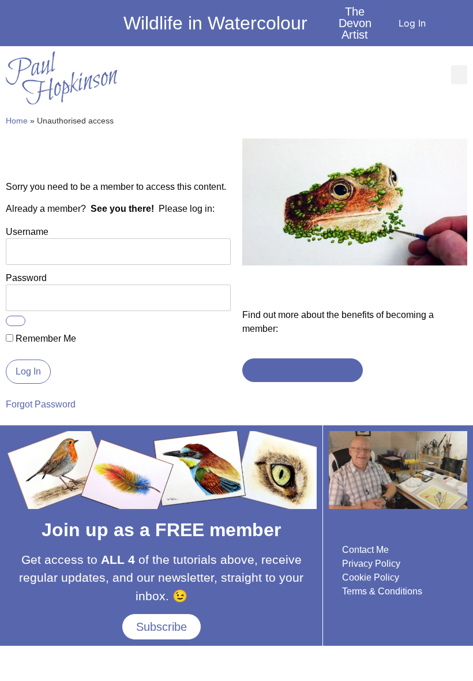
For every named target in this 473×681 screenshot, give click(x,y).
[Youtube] (24, 26)
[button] (459, 74)
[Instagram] (39, 26)
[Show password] (15, 321)
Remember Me (44, 338)
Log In (412, 23)
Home (17, 121)
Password (26, 277)
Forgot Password (41, 404)
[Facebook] (8, 26)
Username (27, 231)
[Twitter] (55, 26)
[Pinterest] (71, 26)
